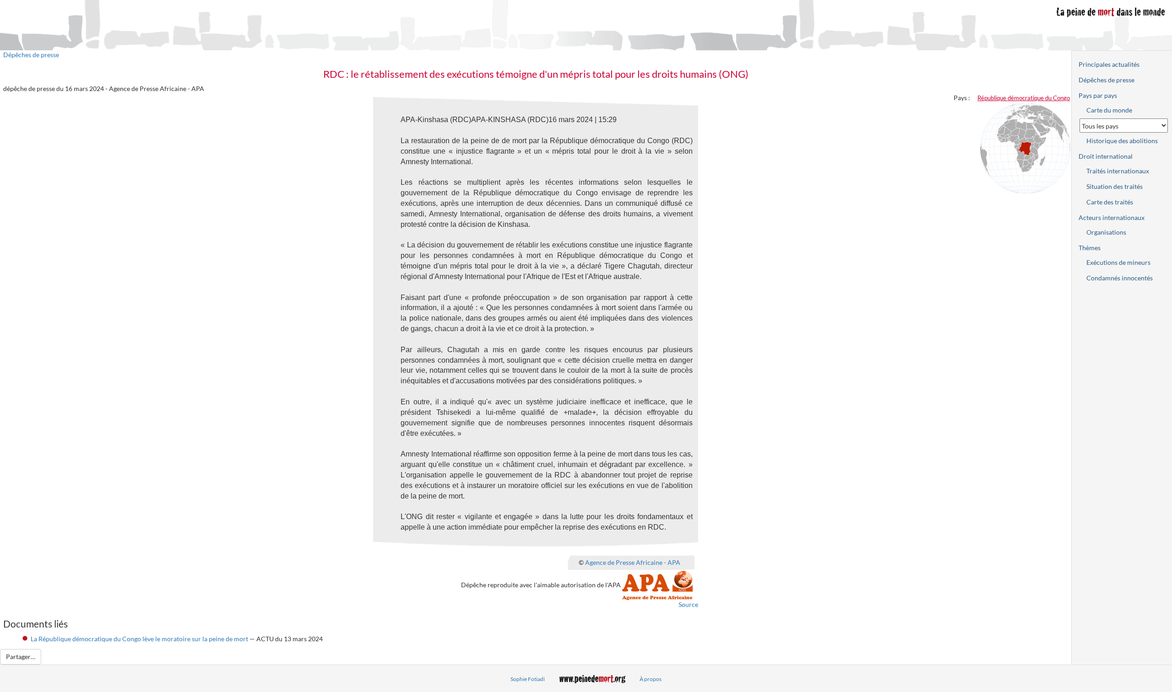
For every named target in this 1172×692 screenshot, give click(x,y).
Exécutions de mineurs (1118, 262)
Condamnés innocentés (1119, 278)
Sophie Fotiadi (527, 679)
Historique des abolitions (1122, 141)
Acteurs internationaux (1112, 217)
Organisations (1106, 232)
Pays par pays (1098, 95)
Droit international (1106, 156)
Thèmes (1090, 248)
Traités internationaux (1117, 171)
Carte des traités (1109, 202)
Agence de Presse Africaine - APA (632, 562)
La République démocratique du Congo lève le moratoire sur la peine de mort (139, 639)
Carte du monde (1109, 110)
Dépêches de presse (31, 55)
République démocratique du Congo (1023, 98)
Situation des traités (1114, 186)
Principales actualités (1109, 64)
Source (688, 604)
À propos (651, 679)
